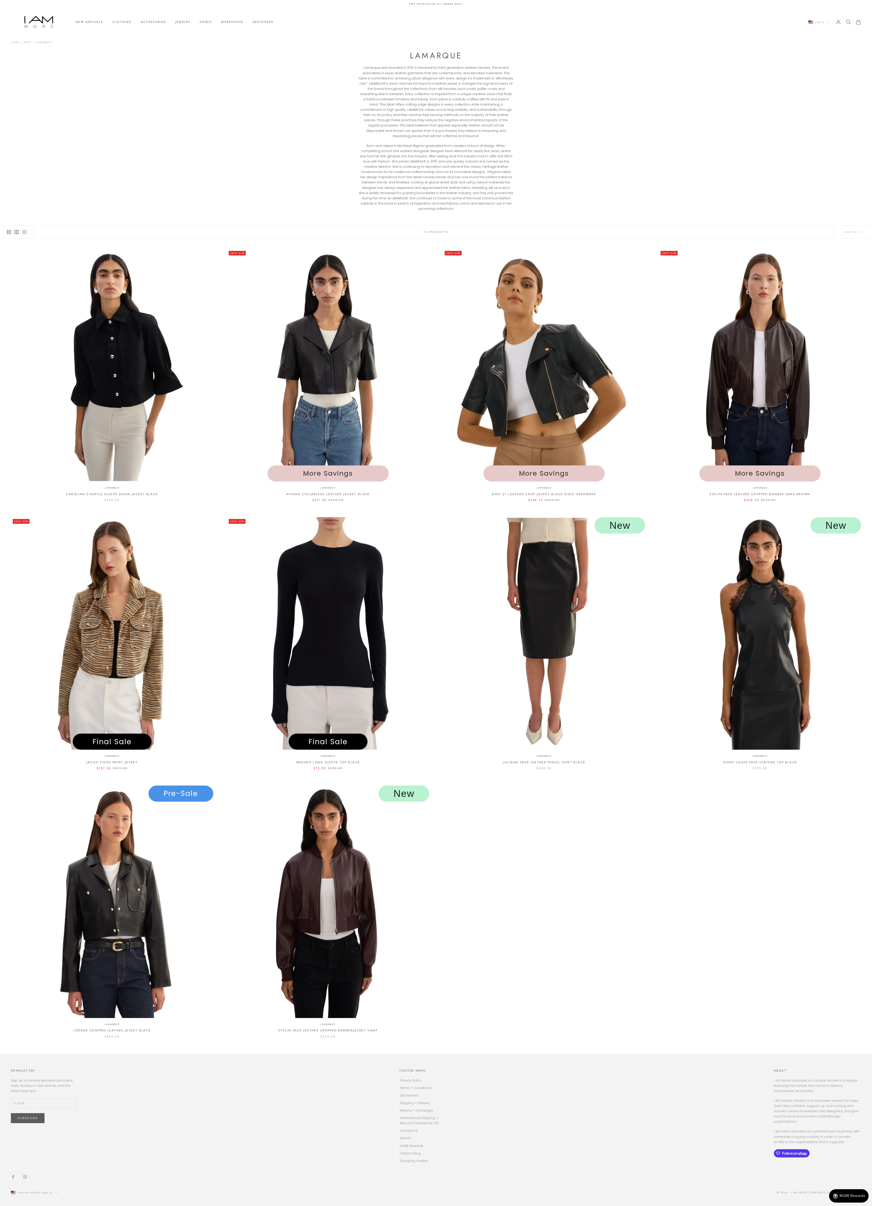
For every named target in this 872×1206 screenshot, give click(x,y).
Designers (263, 22)
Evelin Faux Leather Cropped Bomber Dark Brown (760, 494)
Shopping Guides (414, 1161)
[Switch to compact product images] (24, 232)
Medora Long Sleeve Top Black (328, 762)
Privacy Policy (410, 1080)
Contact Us (409, 1130)
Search (405, 1138)
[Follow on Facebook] (13, 1176)
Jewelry (183, 22)
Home (15, 42)
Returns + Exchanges (416, 1110)
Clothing (122, 22)
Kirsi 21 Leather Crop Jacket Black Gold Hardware (544, 494)
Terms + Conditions (415, 1088)
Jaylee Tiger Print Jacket (112, 762)
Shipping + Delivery (415, 1103)
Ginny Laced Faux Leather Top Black (760, 762)
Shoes (206, 22)
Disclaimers (409, 1095)
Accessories (153, 22)
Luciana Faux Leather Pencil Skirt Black (544, 762)
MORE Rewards (411, 1146)
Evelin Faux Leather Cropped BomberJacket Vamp (328, 1030)
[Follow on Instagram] (25, 1176)
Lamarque (43, 42)
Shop (27, 42)
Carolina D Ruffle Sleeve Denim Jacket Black (112, 494)
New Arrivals (89, 22)
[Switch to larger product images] (9, 232)
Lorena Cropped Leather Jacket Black (112, 1030)
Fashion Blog (410, 1153)
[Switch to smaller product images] (17, 232)
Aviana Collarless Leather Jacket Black (327, 494)
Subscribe (27, 1118)
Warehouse (232, 22)
